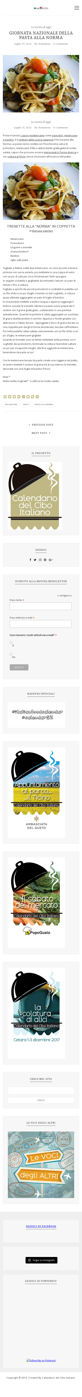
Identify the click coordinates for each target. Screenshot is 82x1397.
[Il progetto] (41, 495)
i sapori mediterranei (32, 135)
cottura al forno (17, 156)
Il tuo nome (17, 600)
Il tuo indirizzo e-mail (22, 617)
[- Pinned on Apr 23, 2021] (16, 1294)
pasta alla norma (43, 404)
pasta (26, 404)
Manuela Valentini (42, 231)
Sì (13, 645)
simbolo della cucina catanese (36, 139)
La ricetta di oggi (41, 26)
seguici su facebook (41, 1226)
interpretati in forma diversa (60, 152)
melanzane (11, 404)
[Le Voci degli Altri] (41, 1165)
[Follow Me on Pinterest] (41, 1360)
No (13, 657)
